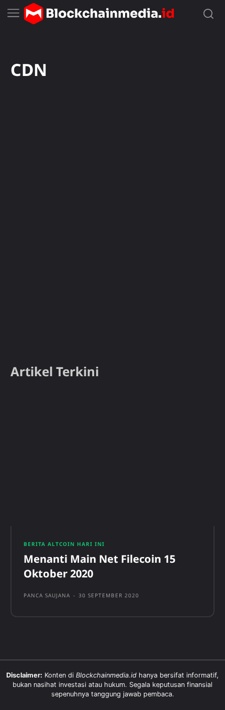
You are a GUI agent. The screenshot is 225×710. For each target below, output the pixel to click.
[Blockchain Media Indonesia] (98, 14)
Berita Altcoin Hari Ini (64, 544)
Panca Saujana (47, 595)
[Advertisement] (112, 235)
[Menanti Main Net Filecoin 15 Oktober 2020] (112, 460)
